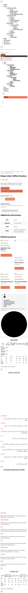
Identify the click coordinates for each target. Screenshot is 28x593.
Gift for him (10, 34)
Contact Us (7, 43)
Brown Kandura (19, 262)
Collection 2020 (14, 25)
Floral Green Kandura (21, 281)
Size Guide (5, 188)
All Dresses (10, 23)
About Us (6, 42)
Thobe (12, 17)
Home (5, 4)
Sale (5, 38)
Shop (5, 6)
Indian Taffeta (17, 223)
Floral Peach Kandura (7, 281)
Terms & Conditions (9, 301)
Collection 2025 (11, 8)
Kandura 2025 (14, 11)
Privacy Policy (7, 304)
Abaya (11, 9)
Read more (19, 268)
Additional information (10, 210)
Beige (15, 226)
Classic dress (13, 21)
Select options (6, 255)
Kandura (12, 18)
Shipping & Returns (9, 303)
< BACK (3, 56)
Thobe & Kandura (15, 20)
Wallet (11, 35)
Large (15, 219)
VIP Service (7, 40)
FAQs (5, 306)
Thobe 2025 (13, 12)
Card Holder (13, 37)
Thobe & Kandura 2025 (16, 14)
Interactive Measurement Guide (12, 191)
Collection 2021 (11, 15)
